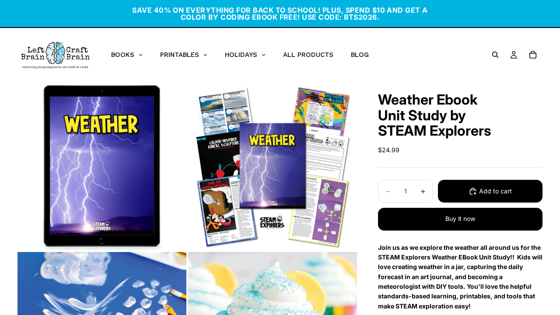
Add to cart (495, 191)
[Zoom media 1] (102, 165)
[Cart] (532, 54)
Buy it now (460, 218)
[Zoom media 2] (272, 165)
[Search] (495, 54)
